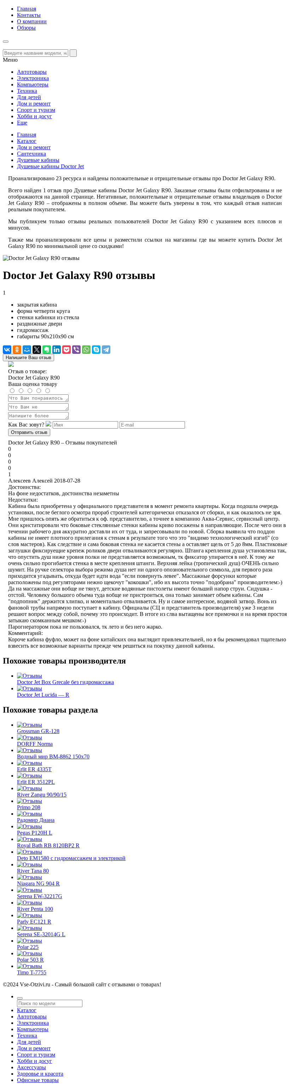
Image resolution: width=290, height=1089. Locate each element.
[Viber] (76, 349)
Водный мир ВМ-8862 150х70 (53, 757)
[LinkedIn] (56, 349)
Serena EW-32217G (39, 896)
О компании (32, 21)
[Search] (73, 53)
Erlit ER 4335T (34, 769)
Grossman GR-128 (38, 731)
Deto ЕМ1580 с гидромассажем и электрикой (71, 858)
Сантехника (31, 154)
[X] (37, 349)
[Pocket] (66, 349)
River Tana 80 (33, 871)
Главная (26, 9)
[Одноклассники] (17, 349)
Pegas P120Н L (34, 833)
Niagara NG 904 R (38, 884)
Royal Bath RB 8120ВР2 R (48, 845)
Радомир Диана (35, 820)
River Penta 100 (35, 909)
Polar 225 (28, 947)
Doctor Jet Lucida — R (43, 695)
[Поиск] (20, 998)
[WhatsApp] (86, 349)
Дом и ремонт (34, 147)
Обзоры (26, 28)
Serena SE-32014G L (41, 934)
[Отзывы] (29, 676)
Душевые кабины (38, 160)
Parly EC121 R (34, 922)
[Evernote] (46, 349)
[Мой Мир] (27, 349)
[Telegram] (106, 349)
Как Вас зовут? (26, 425)
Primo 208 (28, 807)
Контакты (29, 15)
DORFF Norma (35, 744)
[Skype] (96, 349)
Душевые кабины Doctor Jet (50, 166)
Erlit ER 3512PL (36, 782)
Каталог (26, 141)
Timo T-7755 (31, 972)
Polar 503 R (30, 960)
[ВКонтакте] (7, 349)
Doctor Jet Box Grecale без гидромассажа (65, 682)
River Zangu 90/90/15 (41, 795)
